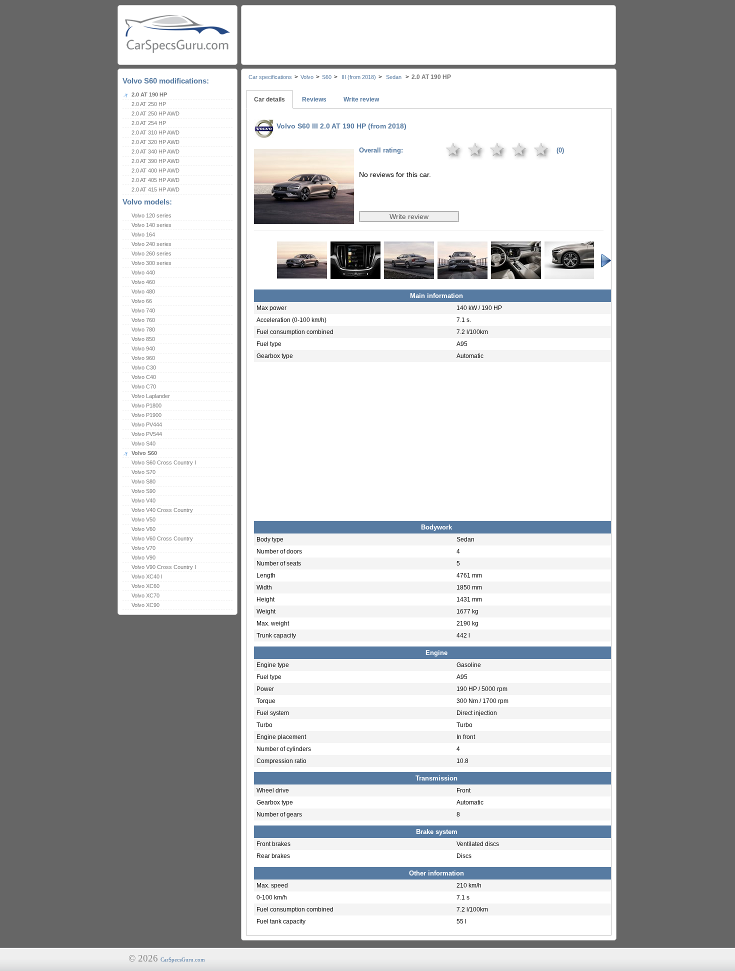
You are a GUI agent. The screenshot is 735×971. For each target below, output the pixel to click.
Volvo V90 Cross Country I (164, 567)
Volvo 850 (143, 339)
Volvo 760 (143, 320)
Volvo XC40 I (147, 577)
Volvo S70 (144, 472)
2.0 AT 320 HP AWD (156, 142)
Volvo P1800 (147, 405)
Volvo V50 (144, 519)
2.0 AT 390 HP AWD (156, 161)
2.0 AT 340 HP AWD (156, 151)
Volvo (307, 77)
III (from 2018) (358, 77)
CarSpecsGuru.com (182, 959)
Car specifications (270, 77)
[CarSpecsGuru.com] (177, 33)
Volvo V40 (144, 501)
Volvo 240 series (152, 244)
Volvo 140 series (152, 225)
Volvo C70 (144, 387)
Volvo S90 (144, 491)
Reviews (314, 99)
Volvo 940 (143, 349)
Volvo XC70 (146, 595)
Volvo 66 (142, 301)
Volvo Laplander (151, 396)
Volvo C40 (144, 377)
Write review (361, 99)
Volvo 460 (143, 282)
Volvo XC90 (146, 605)
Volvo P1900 (147, 415)
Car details (269, 99)
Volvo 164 (143, 235)
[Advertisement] (428, 32)
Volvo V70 (144, 548)
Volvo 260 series (152, 253)
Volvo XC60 (146, 586)
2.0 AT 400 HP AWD (156, 171)
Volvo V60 (144, 529)
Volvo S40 (144, 443)
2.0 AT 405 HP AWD (156, 180)
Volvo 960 (143, 358)
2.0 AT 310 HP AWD (156, 133)
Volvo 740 (143, 311)
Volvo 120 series (152, 215)
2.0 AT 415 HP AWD (156, 189)
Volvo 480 (143, 291)
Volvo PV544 (147, 434)
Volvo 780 (143, 329)
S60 (327, 77)
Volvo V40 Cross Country (162, 510)
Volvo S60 (144, 453)
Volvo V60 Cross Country (162, 539)
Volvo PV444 (147, 425)
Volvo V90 (144, 557)
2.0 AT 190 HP (149, 95)
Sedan (393, 77)
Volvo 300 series (152, 263)
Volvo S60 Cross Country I (164, 463)
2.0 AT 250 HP (149, 104)
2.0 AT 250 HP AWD (156, 113)
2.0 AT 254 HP (149, 123)
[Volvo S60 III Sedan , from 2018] (304, 217)
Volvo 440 (143, 273)
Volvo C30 (144, 367)
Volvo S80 (144, 481)
